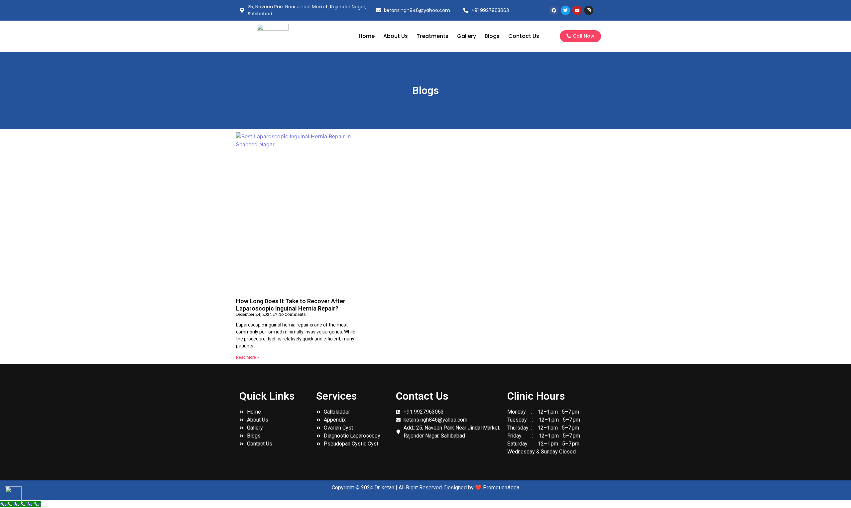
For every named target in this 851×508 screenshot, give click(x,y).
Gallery (466, 36)
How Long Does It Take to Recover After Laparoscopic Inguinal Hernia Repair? (290, 305)
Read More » (247, 357)
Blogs (492, 36)
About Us (395, 36)
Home (367, 36)
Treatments (432, 36)
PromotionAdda (501, 487)
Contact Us (523, 36)
